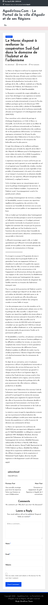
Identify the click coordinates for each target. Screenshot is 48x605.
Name (8, 543)
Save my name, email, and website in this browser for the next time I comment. (23, 577)
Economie (9, 36)
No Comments (35, 64)
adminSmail (13, 472)
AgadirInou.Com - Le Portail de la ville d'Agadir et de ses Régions (24, 15)
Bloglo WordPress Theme (24, 601)
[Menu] (5, 25)
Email (7, 554)
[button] (13, 476)
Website (8, 565)
